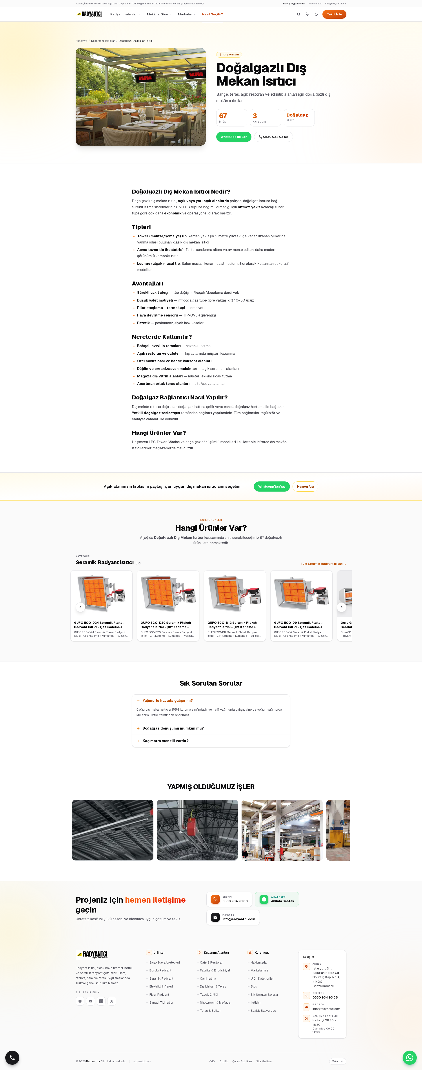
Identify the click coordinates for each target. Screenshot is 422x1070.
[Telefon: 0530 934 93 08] (307, 14)
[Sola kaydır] (80, 607)
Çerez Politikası (242, 1061)
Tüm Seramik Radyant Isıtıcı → (323, 564)
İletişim (255, 1002)
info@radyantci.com (335, 3)
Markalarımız (259, 970)
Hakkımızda (315, 3)
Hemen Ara (305, 486)
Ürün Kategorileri (262, 978)
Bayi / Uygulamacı (294, 3)
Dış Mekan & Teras (213, 986)
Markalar (185, 14)
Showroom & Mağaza (215, 1002)
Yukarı (336, 1061)
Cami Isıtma (208, 978)
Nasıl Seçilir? (212, 14)
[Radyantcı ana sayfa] (89, 14)
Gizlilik (224, 1061)
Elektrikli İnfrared (161, 986)
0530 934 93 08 (325, 997)
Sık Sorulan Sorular (264, 995)
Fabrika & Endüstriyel (215, 970)
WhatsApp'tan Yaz (272, 486)
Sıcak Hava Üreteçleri (164, 962)
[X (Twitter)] (111, 1001)
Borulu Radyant (160, 970)
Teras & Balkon (210, 1011)
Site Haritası (264, 1061)
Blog (254, 986)
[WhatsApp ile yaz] (410, 1058)
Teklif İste (334, 14)
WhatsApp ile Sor (234, 137)
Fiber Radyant (159, 995)
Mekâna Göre (157, 14)
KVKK (212, 1061)
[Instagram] (80, 1001)
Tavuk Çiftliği (209, 995)
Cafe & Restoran (211, 962)
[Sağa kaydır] (341, 607)
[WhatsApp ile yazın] (316, 14)
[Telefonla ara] (12, 1058)
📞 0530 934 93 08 (273, 137)
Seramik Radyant (161, 978)
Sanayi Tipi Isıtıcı (161, 1002)
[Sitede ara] (299, 14)
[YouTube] (90, 1001)
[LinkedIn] (101, 1001)
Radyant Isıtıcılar (123, 14)
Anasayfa (81, 41)
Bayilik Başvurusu (263, 1011)
